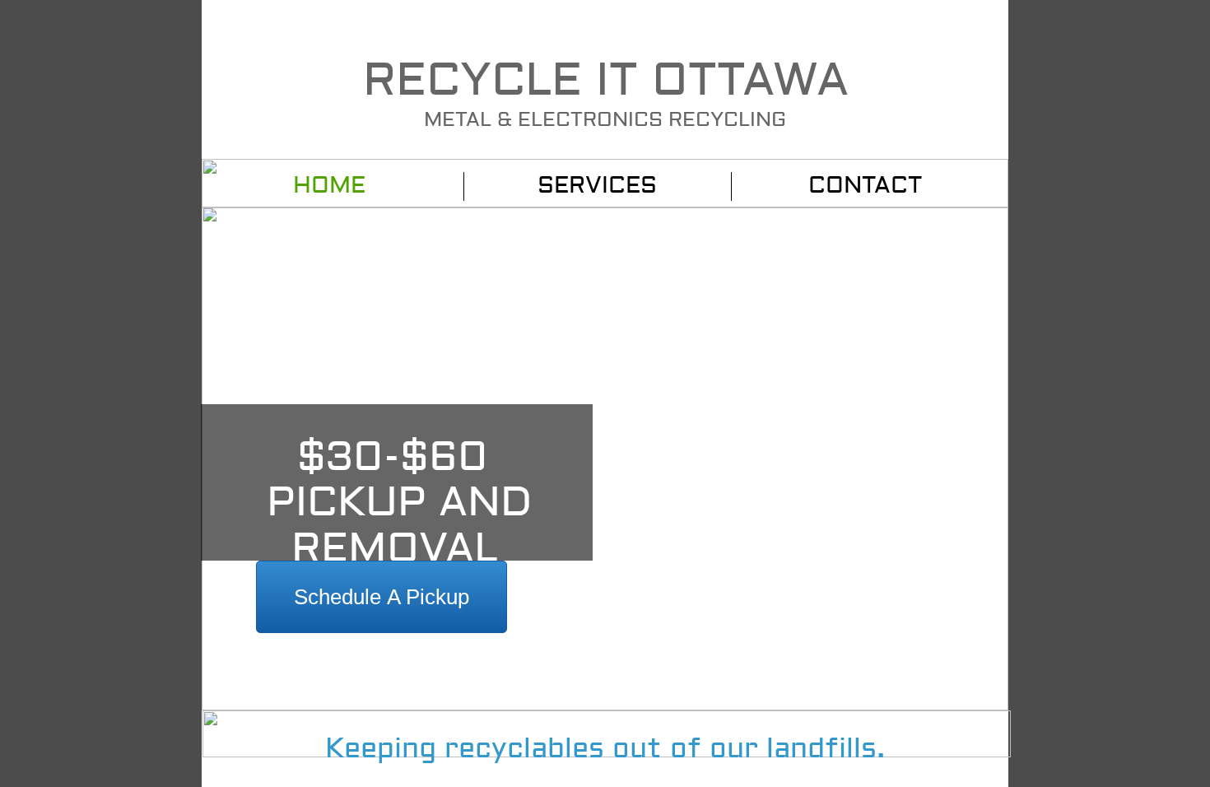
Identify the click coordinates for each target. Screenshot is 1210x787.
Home (329, 185)
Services (597, 185)
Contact (865, 185)
